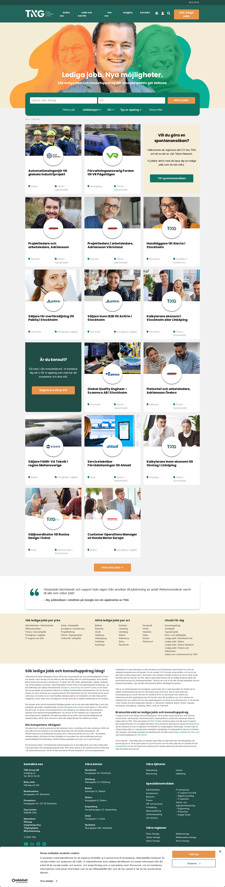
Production (183, 811)
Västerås (35, 259)
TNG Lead (195, 732)
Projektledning (68, 632)
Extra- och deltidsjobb (175, 635)
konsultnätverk (122, 746)
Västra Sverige (153, 837)
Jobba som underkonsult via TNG (181, 654)
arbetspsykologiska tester (67, 707)
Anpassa (192, 863)
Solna (33, 550)
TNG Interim (142, 735)
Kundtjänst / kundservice (73, 628)
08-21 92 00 (194, 2)
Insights (128, 12)
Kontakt (145, 12)
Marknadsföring (153, 811)
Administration (153, 789)
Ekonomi (150, 797)
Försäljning (151, 807)
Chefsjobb (170, 628)
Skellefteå (90, 825)
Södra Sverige (153, 841)
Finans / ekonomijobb (35, 632)
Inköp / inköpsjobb (70, 625)
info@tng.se (29, 773)
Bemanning (151, 773)
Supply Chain (184, 814)
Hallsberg (153, 404)
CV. (96, 707)
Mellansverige (182, 834)
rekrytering (65, 688)
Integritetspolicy (32, 825)
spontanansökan (156, 743)
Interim (179, 770)
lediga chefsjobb (180, 732)
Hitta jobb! (181, 100)
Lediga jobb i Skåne (174, 641)
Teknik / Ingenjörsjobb (71, 635)
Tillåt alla (194, 854)
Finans (149, 800)
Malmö (93, 550)
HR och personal (154, 804)
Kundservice (152, 793)
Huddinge (99, 641)
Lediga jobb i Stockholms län (179, 638)
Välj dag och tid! (31, 785)
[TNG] (39, 13)
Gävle (98, 632)
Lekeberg (123, 628)
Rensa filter (156, 109)
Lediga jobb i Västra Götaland (179, 644)
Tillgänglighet (31, 828)
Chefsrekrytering (154, 814)
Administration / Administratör (39, 625)
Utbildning (181, 773)
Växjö (93, 477)
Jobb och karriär (85, 14)
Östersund (148, 641)
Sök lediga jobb (186, 14)
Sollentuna (124, 638)
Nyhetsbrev (30, 819)
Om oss (108, 14)
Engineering (183, 808)
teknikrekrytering (192, 724)
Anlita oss (65, 14)
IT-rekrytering (182, 789)
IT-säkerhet (183, 799)
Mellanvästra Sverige (186, 837)
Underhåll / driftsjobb (71, 638)
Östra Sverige (152, 834)
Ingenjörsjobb (171, 632)
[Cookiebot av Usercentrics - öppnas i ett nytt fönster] (19, 881)
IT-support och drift (34, 638)
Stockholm (154, 259)
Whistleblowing (32, 831)
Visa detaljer (46, 881)
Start (27, 119)
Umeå (145, 628)
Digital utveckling (186, 796)
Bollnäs (34, 477)
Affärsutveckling (33, 628)
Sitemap (28, 822)
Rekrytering (151, 770)
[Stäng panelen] (220, 851)
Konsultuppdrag (172, 625)
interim (87, 688)
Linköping (153, 477)
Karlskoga (100, 644)
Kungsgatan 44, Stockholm (37, 794)
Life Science (152, 818)
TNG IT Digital (156, 721)
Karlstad (94, 259)
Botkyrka (99, 628)
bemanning (75, 688)
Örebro (34, 186)
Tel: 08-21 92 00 (31, 776)
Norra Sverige (182, 841)
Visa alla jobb (111, 567)
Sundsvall (147, 625)
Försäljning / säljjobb (67, 331)
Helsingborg (96, 186)
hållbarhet (163, 692)
